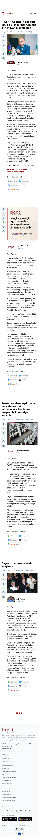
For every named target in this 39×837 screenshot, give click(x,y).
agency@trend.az (6, 748)
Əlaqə (3, 774)
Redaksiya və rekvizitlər (9, 772)
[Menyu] (35, 14)
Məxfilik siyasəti (6, 794)
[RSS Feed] (30, 810)
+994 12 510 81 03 (7, 746)
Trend (9, 83)
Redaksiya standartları (9, 777)
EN (16, 833)
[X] (12, 810)
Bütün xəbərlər (20, 65)
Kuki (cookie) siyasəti (8, 800)
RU (23, 833)
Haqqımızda (5, 769)
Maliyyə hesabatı (7, 783)
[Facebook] (8, 810)
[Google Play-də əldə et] (25, 819)
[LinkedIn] (25, 810)
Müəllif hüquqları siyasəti (9, 797)
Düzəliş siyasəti (6, 780)
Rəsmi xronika (6, 761)
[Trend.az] (7, 13)
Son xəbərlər (5, 758)
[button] (3, 36)
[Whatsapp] (3, 810)
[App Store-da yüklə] (9, 819)
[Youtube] (16, 810)
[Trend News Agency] (7, 730)
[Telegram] (21, 810)
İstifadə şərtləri (6, 791)
